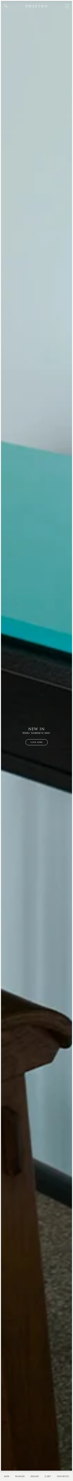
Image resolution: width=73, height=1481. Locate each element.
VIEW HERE (37, 742)
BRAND (35, 1476)
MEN (6, 1476)
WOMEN (20, 1476)
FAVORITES (63, 1476)
